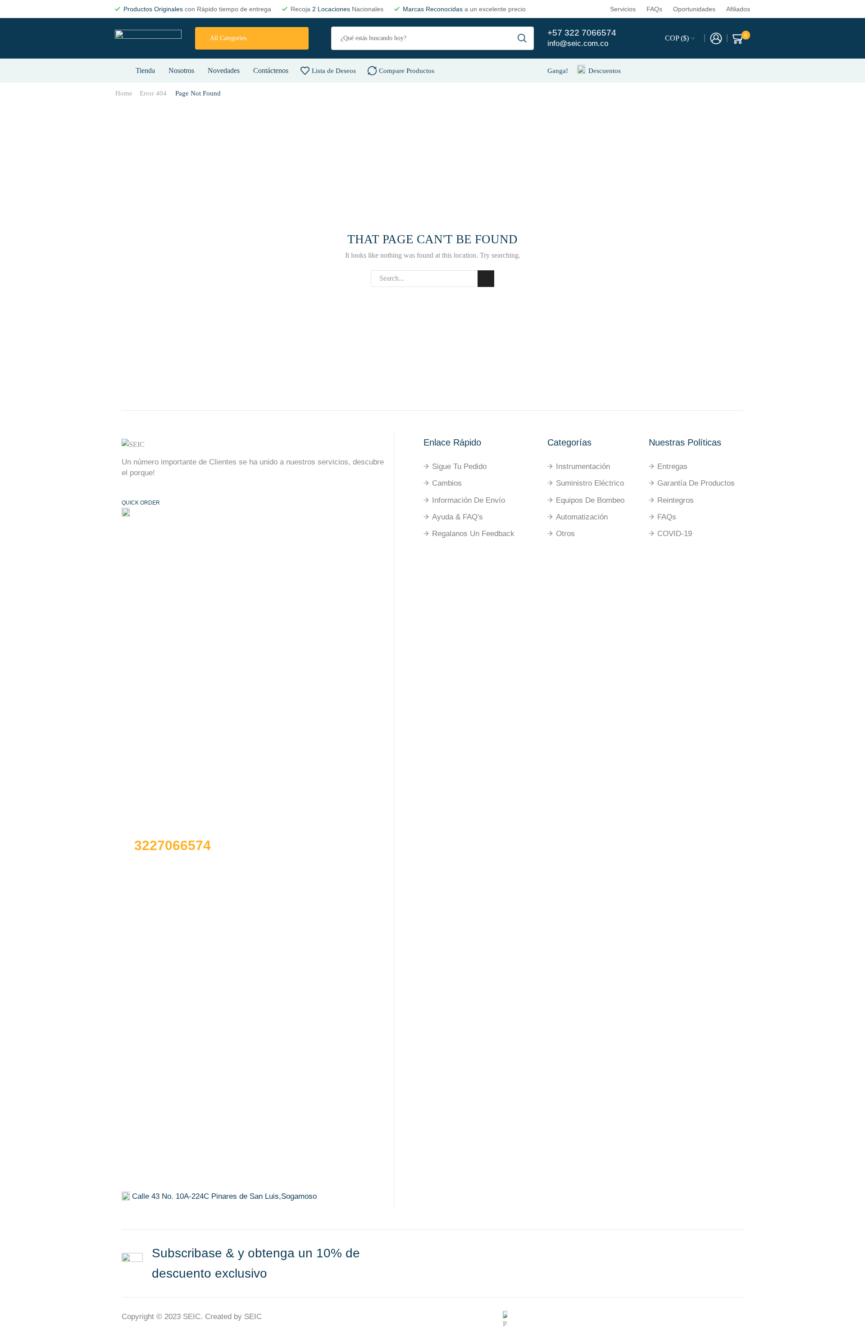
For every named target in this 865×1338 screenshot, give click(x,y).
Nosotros (181, 70)
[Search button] (522, 38)
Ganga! (557, 70)
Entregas (672, 466)
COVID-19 (674, 533)
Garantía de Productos (696, 483)
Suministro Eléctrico (590, 483)
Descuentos (604, 70)
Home (123, 93)
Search (486, 278)
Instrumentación (583, 466)
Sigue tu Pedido (459, 466)
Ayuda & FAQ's (457, 517)
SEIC (191, 1316)
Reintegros (675, 500)
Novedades (224, 70)
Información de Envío (468, 500)
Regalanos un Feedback (473, 533)
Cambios (447, 483)
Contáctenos (270, 70)
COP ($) (677, 38)
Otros (565, 533)
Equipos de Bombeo (590, 500)
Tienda (145, 70)
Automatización (582, 517)
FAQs (666, 517)
